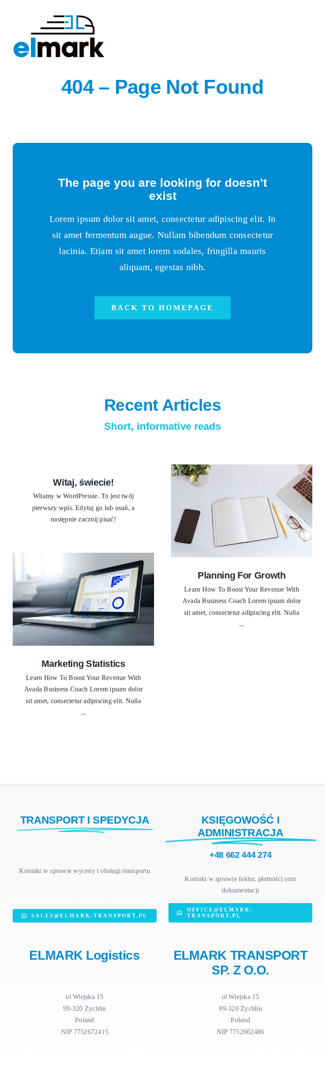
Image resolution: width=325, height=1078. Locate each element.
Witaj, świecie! (83, 482)
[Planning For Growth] (241, 511)
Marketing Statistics (83, 663)
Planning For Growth (242, 575)
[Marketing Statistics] (83, 599)
